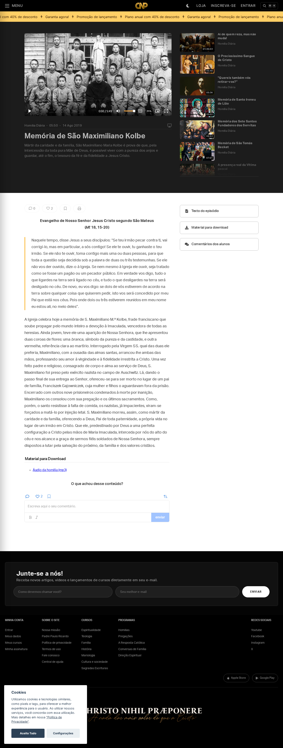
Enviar (255, 592)
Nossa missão (51, 630)
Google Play (267, 678)
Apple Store (238, 678)
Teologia (86, 636)
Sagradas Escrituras (94, 668)
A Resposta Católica (131, 642)
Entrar (248, 6)
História (86, 649)
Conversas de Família (132, 649)
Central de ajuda (52, 661)
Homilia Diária (34, 125)
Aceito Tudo (28, 733)
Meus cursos (13, 642)
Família (86, 642)
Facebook (257, 636)
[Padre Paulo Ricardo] (141, 5)
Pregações (125, 636)
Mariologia (88, 655)
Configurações (63, 733)
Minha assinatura (16, 649)
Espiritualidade (91, 630)
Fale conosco (50, 655)
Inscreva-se (223, 6)
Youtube (256, 630)
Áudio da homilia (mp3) (50, 470)
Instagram (258, 642)
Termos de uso (51, 649)
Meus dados (13, 636)
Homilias (123, 630)
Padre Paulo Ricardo (55, 636)
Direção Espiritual (129, 655)
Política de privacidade (56, 642)
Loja (201, 6)
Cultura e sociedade (94, 661)
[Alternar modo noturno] (187, 5)
